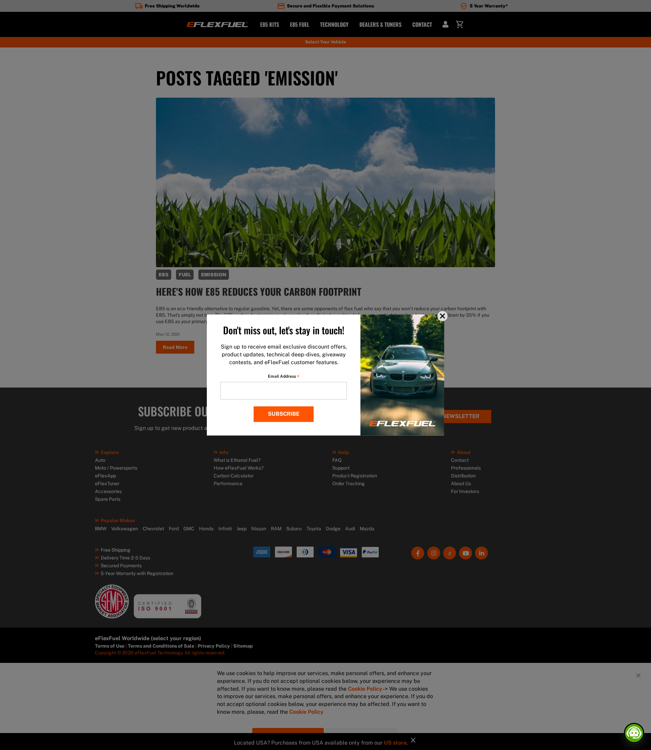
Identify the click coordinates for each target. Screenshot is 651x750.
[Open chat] (634, 733)
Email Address (283, 376)
